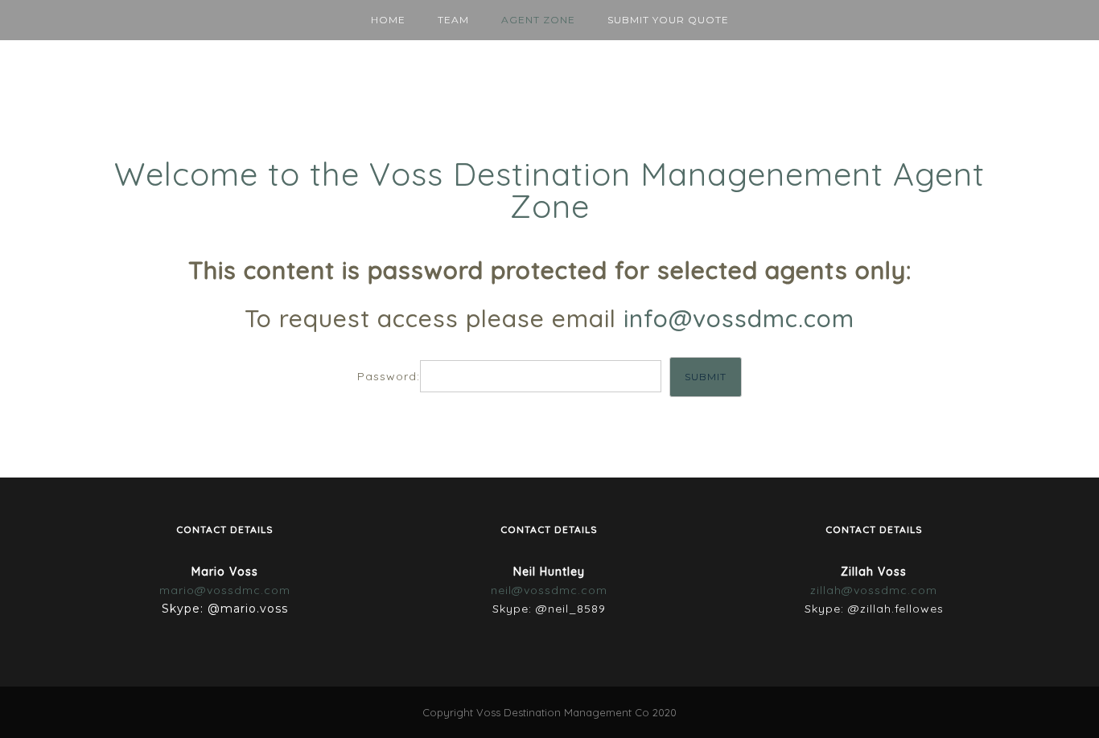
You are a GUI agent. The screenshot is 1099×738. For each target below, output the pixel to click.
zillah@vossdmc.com (873, 590)
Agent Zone (538, 20)
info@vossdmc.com (739, 318)
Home (388, 20)
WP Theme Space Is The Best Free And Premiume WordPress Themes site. (308, 414)
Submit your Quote (668, 20)
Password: (388, 376)
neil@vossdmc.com (549, 590)
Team (453, 20)
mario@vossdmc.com (224, 590)
